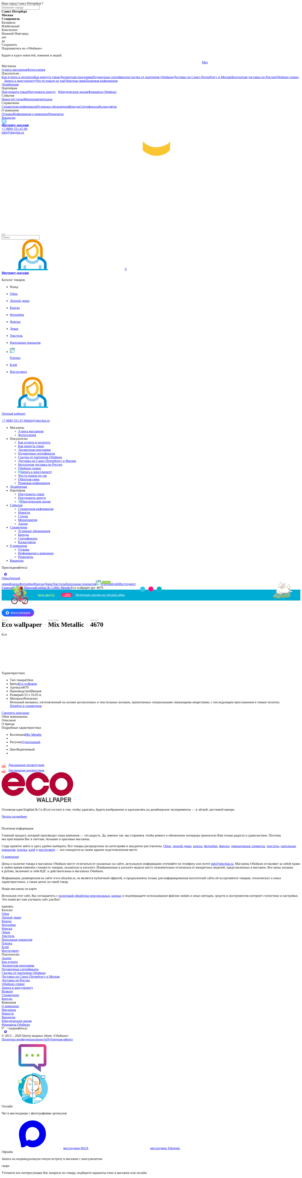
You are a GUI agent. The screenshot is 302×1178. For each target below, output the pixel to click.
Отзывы (7, 114)
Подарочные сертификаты (110, 77)
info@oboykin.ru (13, 132)
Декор (6, 932)
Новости (8, 99)
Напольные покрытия (17, 939)
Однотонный (31, 742)
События (16, 505)
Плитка (7, 943)
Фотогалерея (36, 69)
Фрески (7, 928)
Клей (5, 947)
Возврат (7, 991)
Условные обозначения (53, 106)
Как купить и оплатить (18, 77)
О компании (18, 546)
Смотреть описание (15, 713)
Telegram (8, 62)
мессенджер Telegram (165, 1148)
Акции (47, 99)
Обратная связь (75, 81)
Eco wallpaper (27, 683)
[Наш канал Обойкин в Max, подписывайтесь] (4, 121)
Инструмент (10, 950)
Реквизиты (56, 114)
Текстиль (8, 936)
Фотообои (9, 925)
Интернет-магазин (15, 125)
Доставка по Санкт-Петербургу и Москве (202, 77)
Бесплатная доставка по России (254, 77)
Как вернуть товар (47, 77)
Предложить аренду (42, 92)
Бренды (74, 106)
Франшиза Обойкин (102, 92)
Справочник (18, 527)
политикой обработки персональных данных (90, 895)
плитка (22, 849)
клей (32, 849)
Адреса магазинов (14, 69)
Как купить (10, 962)
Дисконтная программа (76, 77)
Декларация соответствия (26, 765)
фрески (224, 846)
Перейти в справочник (26, 706)
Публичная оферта (60, 1039)
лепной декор (182, 846)
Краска (7, 921)
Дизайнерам (10, 84)
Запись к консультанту (20, 81)
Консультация (20, 612)
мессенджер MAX (76, 1148)
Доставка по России (16, 980)
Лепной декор (11, 917)
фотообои (211, 846)
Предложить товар (15, 92)
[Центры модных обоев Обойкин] (151, 229)
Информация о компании (30, 114)
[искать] (3, 234)
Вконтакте (109, 62)
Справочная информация (19, 106)
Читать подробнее (14, 816)
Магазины (9, 1010)
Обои (167, 846)
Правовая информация (102, 81)
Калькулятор (108, 106)
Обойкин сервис (287, 77)
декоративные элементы (248, 846)
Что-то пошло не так (50, 81)
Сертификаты (89, 106)
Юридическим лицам (73, 92)
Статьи (19, 99)
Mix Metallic (33, 734)
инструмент (47, 849)
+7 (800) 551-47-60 (14, 129)
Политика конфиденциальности (24, 1039)
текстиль (273, 846)
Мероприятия (33, 99)
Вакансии (8, 117)
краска (197, 846)
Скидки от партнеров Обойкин (151, 77)
